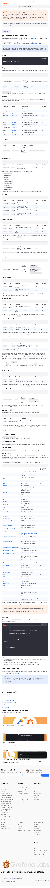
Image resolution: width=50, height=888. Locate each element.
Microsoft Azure (37, 793)
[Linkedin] (41, 880)
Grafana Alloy (28, 18)
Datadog (36, 797)
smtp (13, 132)
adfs (4, 478)
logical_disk (15, 115)
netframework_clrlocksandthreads (11, 547)
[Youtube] (46, 880)
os (3, 562)
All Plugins (36, 787)
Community (20, 826)
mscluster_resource (7, 525)
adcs (4, 474)
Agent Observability (5, 793)
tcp (3, 581)
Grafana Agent (11, 29)
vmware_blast (6, 595)
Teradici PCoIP (24, 583)
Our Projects (3, 822)
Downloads (3, 826)
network (14, 122)
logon (4, 514)
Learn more (40, 1)
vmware (5, 598)
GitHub (2, 824)
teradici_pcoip (6, 583)
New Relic (36, 799)
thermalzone (6, 587)
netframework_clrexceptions (9, 536)
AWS (35, 789)
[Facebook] (36, 880)
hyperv (4, 507)
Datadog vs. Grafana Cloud (40, 844)
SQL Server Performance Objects (29, 533)
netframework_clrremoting (9, 553)
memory (5, 516)
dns (3, 499)
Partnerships (37, 826)
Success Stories (37, 830)
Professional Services (39, 836)
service (14, 130)
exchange (14, 111)
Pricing (2, 787)
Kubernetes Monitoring (6, 797)
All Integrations (37, 785)
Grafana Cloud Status (5, 816)
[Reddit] (48, 880)
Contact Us (36, 832)
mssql (13, 120)
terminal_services (7, 590)
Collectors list (33, 93)
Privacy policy (40, 778)
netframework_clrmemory (9, 550)
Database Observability (6, 801)
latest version (18, 25)
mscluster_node (6, 523)
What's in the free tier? (6, 789)
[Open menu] (48, 3)
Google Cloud (37, 791)
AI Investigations (4, 812)
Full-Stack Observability (23, 787)
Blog (19, 824)
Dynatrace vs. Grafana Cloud (40, 846)
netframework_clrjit (7, 541)
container (5, 492)
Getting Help (37, 834)
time (4, 585)
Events (19, 828)
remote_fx (5, 570)
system (4, 578)
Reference (23, 29)
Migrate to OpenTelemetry (23, 804)
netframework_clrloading (9, 544)
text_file (14, 134)
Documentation (5, 29)
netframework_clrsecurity (9, 556)
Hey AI (35, 838)
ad (3, 471)
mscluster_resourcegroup (9, 528)
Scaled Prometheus (22, 797)
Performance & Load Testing (7, 807)
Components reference (30, 29)
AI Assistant (3, 791)
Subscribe (45, 775)
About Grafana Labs (38, 822)
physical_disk (6, 565)
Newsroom (36, 828)
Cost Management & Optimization (25, 799)
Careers (36, 824)
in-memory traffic (26, 429)
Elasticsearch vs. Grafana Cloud (41, 848)
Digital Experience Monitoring (24, 795)
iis (12, 113)
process (14, 124)
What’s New (3, 814)
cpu (4, 483)
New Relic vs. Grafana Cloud (40, 850)
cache (4, 481)
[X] (38, 880)
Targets (18, 673)
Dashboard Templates (5, 828)
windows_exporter (32, 38)
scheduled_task (16, 127)
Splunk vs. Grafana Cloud (39, 854)
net (3, 559)
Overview (3, 785)
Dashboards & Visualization (7, 799)
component (19, 619)
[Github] (43, 880)
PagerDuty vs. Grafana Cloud (40, 852)
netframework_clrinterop (9, 539)
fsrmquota (5, 504)
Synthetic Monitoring (5, 805)
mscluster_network (7, 520)
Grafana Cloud (33, 872)
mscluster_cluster (7, 518)
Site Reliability (21, 800)
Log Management (21, 802)
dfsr (13, 108)
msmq (13, 117)
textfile (4, 593)
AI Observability (21, 785)
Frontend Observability (6, 803)
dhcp (4, 497)
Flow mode (18, 29)
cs (3, 489)
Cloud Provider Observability (24, 793)
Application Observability (6, 795)
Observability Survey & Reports (24, 830)
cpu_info (5, 485)
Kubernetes (36, 795)
